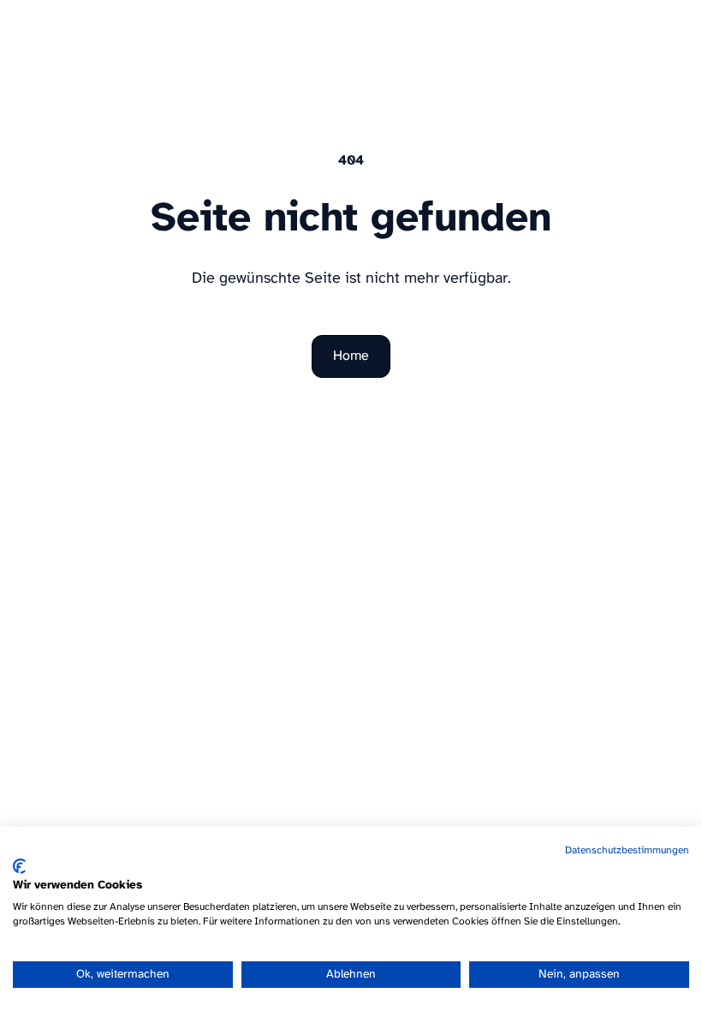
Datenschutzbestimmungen (627, 850)
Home (351, 356)
